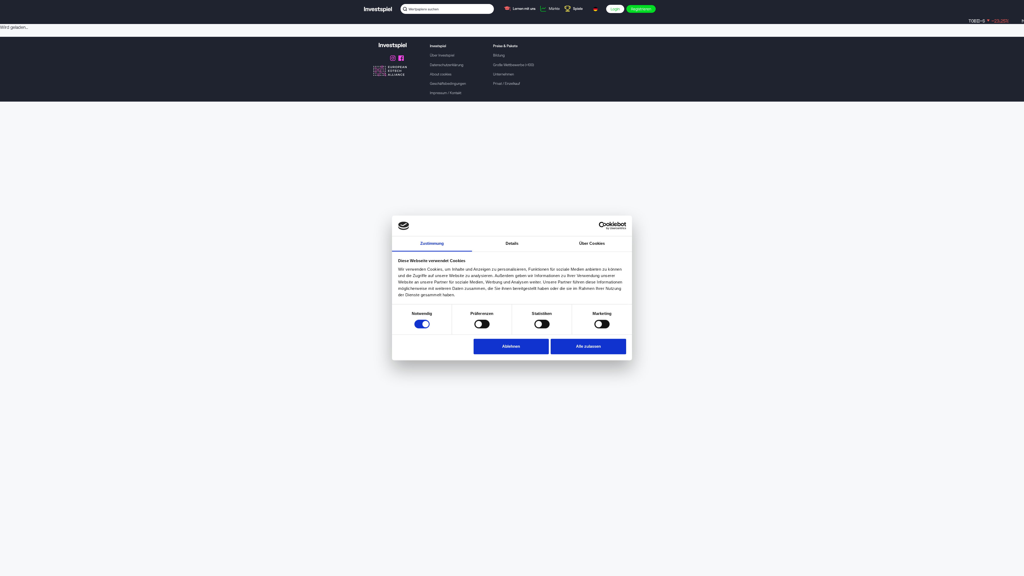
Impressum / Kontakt (445, 93)
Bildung (499, 55)
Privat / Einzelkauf (506, 83)
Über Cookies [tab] (592, 243)
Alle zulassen (588, 346)
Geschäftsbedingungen (448, 83)
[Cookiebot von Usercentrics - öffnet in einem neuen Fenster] (602, 226)
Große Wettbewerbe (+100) (513, 65)
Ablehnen (511, 346)
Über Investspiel (442, 55)
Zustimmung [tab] (432, 243)
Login (615, 9)
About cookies (440, 74)
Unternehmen (503, 74)
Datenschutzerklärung (446, 65)
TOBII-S (974, 21)
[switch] (482, 324)
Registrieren (641, 9)
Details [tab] (512, 243)
